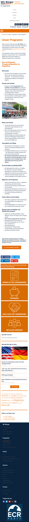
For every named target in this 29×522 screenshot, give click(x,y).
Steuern (15, 403)
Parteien (4, 400)
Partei (4, 454)
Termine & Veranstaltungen (8, 472)
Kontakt (4, 468)
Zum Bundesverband (7, 433)
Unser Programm (8, 416)
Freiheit (20, 396)
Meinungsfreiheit (6, 397)
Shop (4, 476)
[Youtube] (23, 24)
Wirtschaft (6, 405)
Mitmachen (14, 12)
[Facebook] (16, 24)
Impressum (5, 429)
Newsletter (5, 478)
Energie (14, 396)
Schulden (4, 403)
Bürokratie (5, 396)
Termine (14, 9)
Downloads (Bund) (7, 480)
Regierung (18, 400)
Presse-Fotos (5, 494)
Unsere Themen (6, 445)
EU (17, 396)
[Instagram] (20, 24)
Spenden (14, 15)
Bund (9, 34)
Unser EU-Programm (7, 443)
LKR (2, 397)
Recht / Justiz (10, 400)
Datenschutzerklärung (7, 431)
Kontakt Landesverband (8, 427)
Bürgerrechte (19, 394)
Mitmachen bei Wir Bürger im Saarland (11, 458)
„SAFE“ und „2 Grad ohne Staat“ (10, 447)
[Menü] (1, 31)
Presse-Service (6, 492)
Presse (14, 17)
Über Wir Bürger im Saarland (9, 456)
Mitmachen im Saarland (9, 419)
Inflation (24, 396)
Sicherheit (9, 403)
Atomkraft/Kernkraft (6, 394)
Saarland (14, 34)
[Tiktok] (27, 24)
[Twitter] (18, 24)
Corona (9, 395)
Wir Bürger (20, 402)
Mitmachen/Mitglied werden (9, 470)
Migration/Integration (17, 397)
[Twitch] (25, 24)
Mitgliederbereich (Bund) (14, 20)
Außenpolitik (13, 394)
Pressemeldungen (7, 490)
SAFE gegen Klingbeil (7, 375)
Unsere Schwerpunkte (9, 418)
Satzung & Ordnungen (7, 460)
